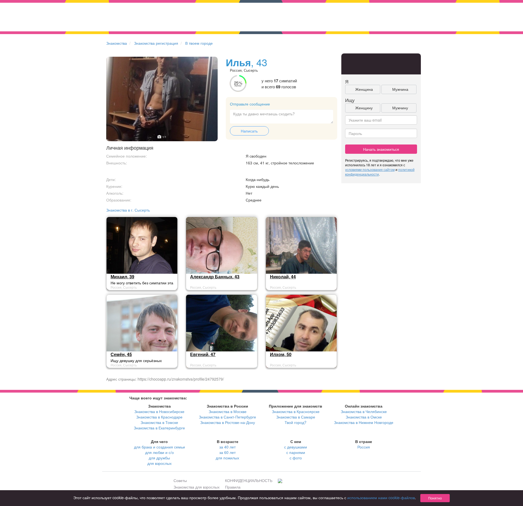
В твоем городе (199, 43)
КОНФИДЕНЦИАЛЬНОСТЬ (248, 480)
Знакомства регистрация (156, 43)
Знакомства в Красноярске (296, 411)
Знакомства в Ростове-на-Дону (227, 422)
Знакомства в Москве (228, 411)
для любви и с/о (159, 452)
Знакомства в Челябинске (364, 411)
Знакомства (116, 43)
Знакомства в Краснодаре (159, 417)
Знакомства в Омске (364, 417)
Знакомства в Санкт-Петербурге (227, 417)
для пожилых (227, 457)
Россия (363, 447)
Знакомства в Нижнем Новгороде (363, 422)
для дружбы (159, 457)
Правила (233, 487)
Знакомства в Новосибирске (159, 411)
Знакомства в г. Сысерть (128, 210)
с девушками (295, 447)
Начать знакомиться (381, 149)
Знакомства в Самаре (295, 417)
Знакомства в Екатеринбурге (159, 427)
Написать (249, 131)
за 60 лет (227, 452)
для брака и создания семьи (159, 447)
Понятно (435, 498)
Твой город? (295, 422)
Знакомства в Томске (159, 422)
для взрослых (159, 463)
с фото (296, 457)
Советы (180, 480)
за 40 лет (227, 447)
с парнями (295, 452)
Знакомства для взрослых (197, 487)
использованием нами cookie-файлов (381, 497)
